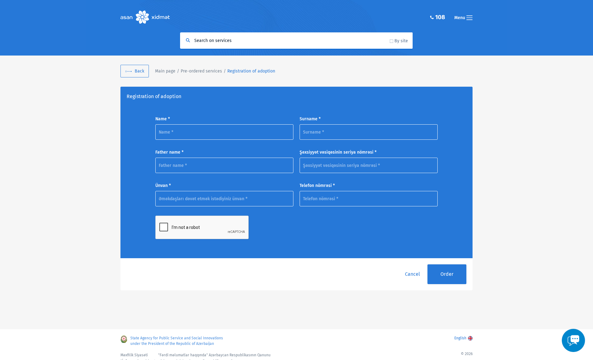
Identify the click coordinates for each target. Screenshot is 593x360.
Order (446, 274)
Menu (460, 17)
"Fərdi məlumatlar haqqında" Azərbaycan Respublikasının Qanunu (214, 355)
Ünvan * (163, 185)
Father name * (169, 152)
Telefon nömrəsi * (317, 185)
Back (139, 71)
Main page (165, 71)
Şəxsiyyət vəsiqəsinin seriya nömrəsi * (338, 152)
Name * (162, 119)
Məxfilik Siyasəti (134, 355)
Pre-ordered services (201, 71)
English (460, 338)
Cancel (412, 274)
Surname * (310, 119)
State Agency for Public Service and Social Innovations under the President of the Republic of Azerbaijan (176, 341)
